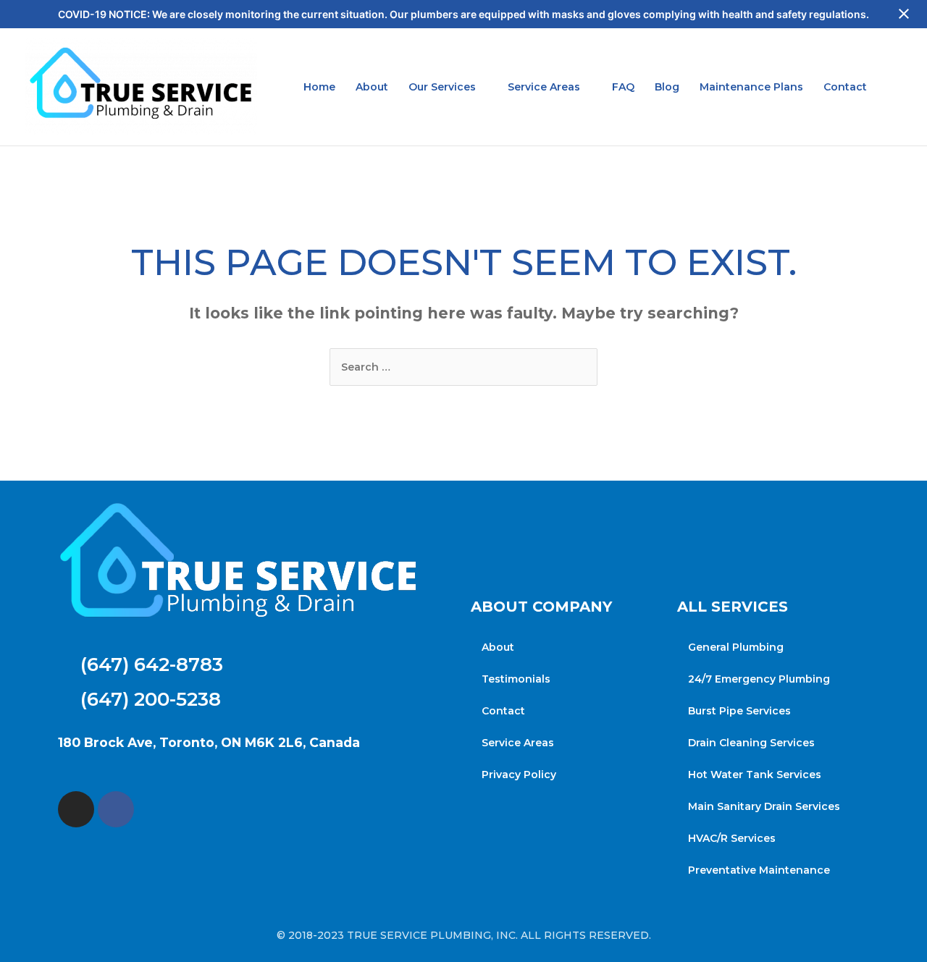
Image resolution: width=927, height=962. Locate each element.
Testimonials (516, 678)
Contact (845, 86)
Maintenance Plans (751, 86)
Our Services (442, 86)
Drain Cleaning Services (751, 742)
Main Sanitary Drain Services (764, 806)
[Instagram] (76, 809)
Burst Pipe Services (739, 710)
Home (319, 86)
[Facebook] (116, 809)
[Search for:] (463, 367)
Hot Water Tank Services (754, 774)
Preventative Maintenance (759, 870)
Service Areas (544, 86)
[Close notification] (904, 14)
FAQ (623, 86)
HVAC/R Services (732, 838)
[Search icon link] (897, 87)
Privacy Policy (519, 774)
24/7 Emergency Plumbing (759, 678)
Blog (667, 86)
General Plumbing (736, 647)
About (372, 86)
